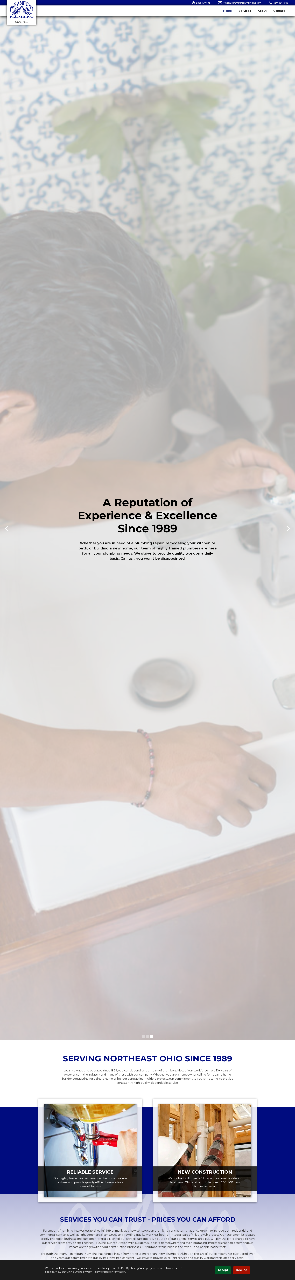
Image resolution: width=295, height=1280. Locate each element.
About (262, 10)
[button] (143, 1036)
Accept (223, 1270)
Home (227, 10)
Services (245, 10)
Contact (279, 10)
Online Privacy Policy (87, 1271)
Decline (241, 1270)
